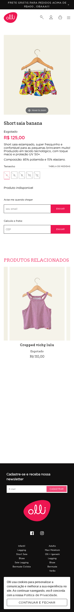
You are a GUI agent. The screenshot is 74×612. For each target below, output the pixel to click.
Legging (21, 550)
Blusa (22, 558)
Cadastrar (57, 489)
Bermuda (52, 566)
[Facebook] (32, 533)
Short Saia (21, 554)
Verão (52, 571)
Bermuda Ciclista (22, 566)
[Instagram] (42, 533)
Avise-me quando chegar (18, 200)
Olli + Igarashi (52, 554)
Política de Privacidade (40, 595)
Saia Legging (22, 562)
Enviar (60, 209)
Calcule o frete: (13, 220)
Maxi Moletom (52, 550)
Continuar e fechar (37, 602)
